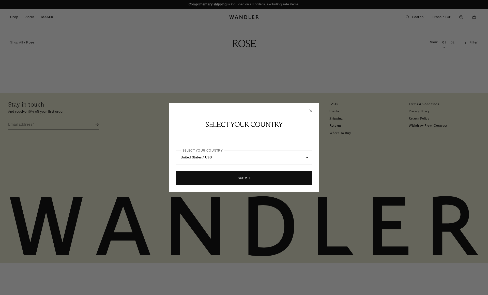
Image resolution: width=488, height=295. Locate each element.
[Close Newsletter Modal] (311, 110)
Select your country (202, 150)
